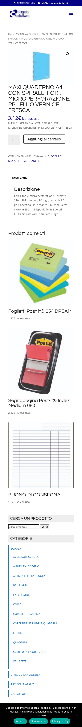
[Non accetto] (77, 715)
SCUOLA (22, 34)
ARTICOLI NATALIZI (23, 684)
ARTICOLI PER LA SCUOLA (29, 576)
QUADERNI (35, 34)
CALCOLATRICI (22, 595)
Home (11, 34)
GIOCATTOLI (18, 694)
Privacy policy (60, 721)
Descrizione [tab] (19, 177)
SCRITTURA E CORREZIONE (30, 652)
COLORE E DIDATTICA (26, 614)
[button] (67, 54)
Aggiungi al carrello (44, 139)
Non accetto (38, 721)
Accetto (20, 721)
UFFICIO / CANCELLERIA (25, 674)
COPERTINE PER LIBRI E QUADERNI (35, 623)
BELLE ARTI (20, 585)
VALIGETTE (20, 661)
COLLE (17, 604)
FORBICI (18, 633)
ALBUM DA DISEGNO (26, 566)
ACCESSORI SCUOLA (26, 557)
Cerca (45, 526)
